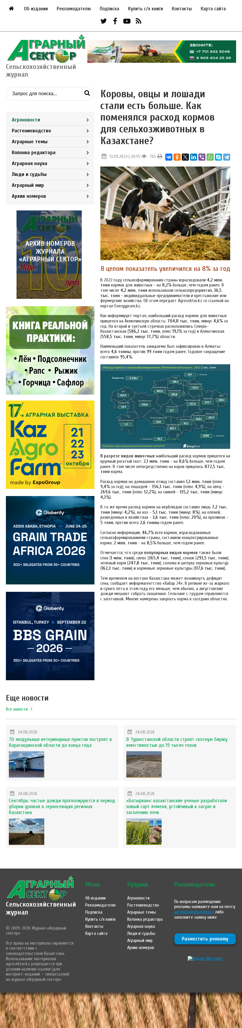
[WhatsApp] (210, 157)
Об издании (36, 9)
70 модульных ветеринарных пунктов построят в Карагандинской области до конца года (60, 742)
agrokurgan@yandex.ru (194, 912)
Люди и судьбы (29, 174)
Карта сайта (213, 9)
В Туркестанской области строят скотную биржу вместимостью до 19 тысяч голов (177, 742)
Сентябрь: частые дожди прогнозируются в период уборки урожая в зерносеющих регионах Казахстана (62, 807)
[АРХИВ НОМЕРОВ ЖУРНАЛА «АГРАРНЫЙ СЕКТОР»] (50, 297)
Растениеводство (31, 131)
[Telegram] (226, 157)
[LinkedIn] (193, 157)
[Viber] (201, 157)
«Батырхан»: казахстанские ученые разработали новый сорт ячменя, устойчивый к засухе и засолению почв (176, 807)
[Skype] (218, 157)
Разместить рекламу (205, 939)
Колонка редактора (33, 152)
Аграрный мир (28, 185)
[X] (185, 157)
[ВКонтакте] (168, 157)
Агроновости (26, 120)
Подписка (109, 9)
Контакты (182, 9)
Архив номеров (29, 196)
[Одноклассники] (177, 157)
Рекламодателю (74, 9)
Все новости (17, 709)
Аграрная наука (29, 163)
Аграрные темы (30, 142)
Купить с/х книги (145, 9)
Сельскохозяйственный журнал (41, 908)
